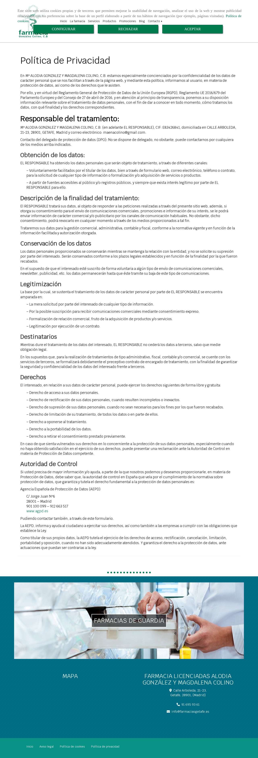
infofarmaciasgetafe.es (190, 711)
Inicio (29, 746)
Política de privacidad (105, 746)
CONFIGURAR (63, 29)
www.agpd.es (37, 511)
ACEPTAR (192, 29)
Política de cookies (72, 746)
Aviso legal (47, 746)
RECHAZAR (128, 29)
